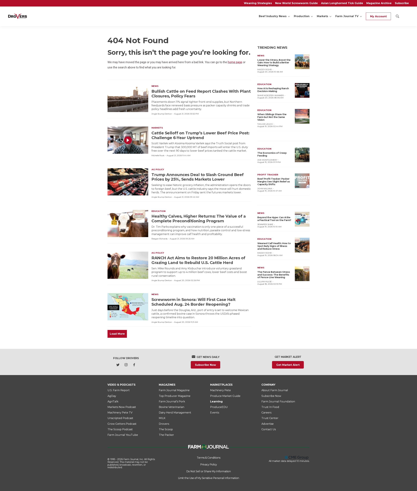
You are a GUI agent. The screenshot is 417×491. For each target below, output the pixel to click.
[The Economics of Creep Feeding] (302, 155)
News (154, 86)
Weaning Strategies (258, 3)
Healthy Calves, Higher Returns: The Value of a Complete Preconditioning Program (198, 218)
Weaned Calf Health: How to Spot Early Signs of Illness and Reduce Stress (274, 246)
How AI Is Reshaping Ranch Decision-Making (273, 90)
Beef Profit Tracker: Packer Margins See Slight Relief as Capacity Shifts (273, 181)
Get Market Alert (288, 364)
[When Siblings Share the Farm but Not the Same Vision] (302, 116)
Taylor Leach (265, 124)
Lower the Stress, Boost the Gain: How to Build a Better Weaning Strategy (274, 62)
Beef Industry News (273, 16)
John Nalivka (264, 188)
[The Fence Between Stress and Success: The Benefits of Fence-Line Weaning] (302, 273)
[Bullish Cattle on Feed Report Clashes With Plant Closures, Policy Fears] (128, 98)
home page (235, 62)
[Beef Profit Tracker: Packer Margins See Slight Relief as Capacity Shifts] (302, 180)
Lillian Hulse (264, 281)
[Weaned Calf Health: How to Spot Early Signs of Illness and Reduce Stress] (302, 245)
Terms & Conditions (208, 457)
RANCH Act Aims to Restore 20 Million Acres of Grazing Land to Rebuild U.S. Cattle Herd (198, 260)
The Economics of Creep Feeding (272, 154)
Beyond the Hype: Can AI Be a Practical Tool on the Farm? (274, 219)
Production (301, 16)
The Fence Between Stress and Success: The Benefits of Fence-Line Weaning (273, 274)
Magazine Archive (379, 3)
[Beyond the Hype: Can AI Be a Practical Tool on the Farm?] (302, 219)
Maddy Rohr (264, 69)
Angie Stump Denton (161, 114)
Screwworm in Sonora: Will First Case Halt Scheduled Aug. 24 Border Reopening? (193, 302)
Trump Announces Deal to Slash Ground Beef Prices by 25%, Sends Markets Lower (197, 177)
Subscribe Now (205, 364)
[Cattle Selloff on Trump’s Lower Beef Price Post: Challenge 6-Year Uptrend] (128, 140)
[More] (289, 16)
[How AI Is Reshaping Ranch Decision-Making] (302, 90)
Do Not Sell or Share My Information (208, 471)
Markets (322, 16)
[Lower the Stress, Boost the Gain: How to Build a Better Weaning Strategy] (302, 61)
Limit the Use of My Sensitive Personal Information (208, 478)
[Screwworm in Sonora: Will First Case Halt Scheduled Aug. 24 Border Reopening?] (128, 306)
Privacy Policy (208, 464)
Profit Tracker (267, 174)
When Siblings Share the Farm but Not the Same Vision (272, 117)
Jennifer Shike (265, 224)
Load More (117, 333)
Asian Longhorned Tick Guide (342, 3)
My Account (378, 16)
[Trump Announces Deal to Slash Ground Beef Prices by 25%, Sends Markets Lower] (128, 181)
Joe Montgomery (267, 160)
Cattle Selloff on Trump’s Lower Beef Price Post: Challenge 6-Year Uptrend (200, 135)
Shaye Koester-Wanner (270, 95)
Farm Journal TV (347, 16)
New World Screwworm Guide (296, 3)
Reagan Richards (159, 238)
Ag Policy (157, 169)
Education (158, 211)
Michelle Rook (157, 155)
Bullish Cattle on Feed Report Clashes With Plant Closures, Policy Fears (201, 93)
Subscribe (402, 3)
